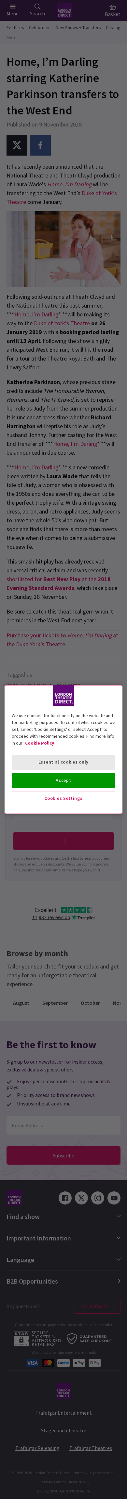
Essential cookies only (63, 762)
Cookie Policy (39, 743)
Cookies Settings (63, 798)
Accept (63, 780)
